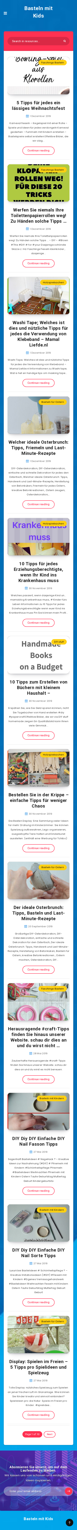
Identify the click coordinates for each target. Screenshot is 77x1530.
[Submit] (65, 41)
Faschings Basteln (52, 62)
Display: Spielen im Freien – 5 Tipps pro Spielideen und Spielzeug (38, 1367)
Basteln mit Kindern (52, 1098)
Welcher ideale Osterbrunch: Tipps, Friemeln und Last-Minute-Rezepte (38, 448)
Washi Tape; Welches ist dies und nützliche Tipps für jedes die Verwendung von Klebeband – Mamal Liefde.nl (38, 334)
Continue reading (38, 150)
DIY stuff (59, 642)
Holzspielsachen (53, 282)
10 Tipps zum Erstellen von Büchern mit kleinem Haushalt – (38, 687)
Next (49, 1434)
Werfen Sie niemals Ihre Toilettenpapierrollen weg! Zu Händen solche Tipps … (38, 215)
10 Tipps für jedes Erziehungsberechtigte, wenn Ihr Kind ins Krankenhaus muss (38, 572)
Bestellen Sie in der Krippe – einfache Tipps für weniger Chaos (38, 800)
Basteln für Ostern (52, 402)
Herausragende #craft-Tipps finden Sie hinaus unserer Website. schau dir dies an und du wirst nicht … (38, 1037)
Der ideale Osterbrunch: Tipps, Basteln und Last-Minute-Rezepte (38, 913)
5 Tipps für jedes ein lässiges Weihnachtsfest (38, 105)
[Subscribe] (68, 1491)
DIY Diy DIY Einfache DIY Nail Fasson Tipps (38, 1141)
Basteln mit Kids (38, 12)
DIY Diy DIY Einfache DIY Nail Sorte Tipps (38, 1252)
